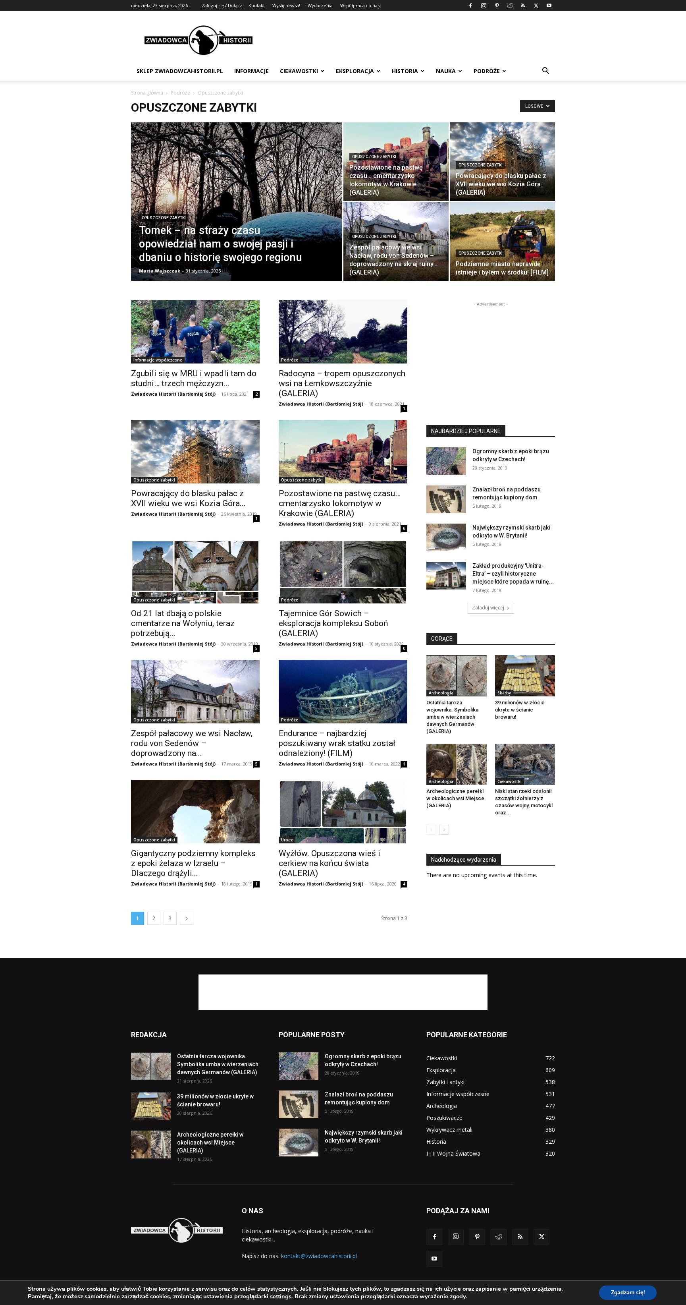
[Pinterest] (497, 5)
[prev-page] (431, 830)
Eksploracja (355, 71)
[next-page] (186, 918)
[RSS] (523, 5)
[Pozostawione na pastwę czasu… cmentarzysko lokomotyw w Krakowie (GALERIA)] (396, 161)
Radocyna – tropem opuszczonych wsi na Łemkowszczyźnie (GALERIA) (342, 383)
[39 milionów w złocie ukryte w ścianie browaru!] (525, 675)
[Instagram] (483, 5)
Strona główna (147, 92)
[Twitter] (536, 5)
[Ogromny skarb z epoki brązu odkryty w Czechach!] (446, 461)
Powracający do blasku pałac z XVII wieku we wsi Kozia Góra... (188, 498)
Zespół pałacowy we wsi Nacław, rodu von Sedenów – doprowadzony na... (191, 743)
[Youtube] (549, 5)
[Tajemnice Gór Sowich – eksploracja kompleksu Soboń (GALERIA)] (343, 571)
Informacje (251, 71)
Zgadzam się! (628, 1292)
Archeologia (441, 693)
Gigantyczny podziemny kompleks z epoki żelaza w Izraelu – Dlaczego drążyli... (193, 863)
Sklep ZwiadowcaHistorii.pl (180, 71)
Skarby (504, 693)
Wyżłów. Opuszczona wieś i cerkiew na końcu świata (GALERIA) (329, 863)
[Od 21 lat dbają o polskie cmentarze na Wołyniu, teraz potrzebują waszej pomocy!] (195, 571)
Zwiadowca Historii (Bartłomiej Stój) (173, 394)
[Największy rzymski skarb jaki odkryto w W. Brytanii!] (446, 537)
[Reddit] (510, 5)
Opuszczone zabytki (164, 218)
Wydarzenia (320, 5)
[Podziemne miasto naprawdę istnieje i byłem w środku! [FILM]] (502, 241)
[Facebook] (470, 5)
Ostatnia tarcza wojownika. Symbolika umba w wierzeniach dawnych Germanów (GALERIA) (452, 717)
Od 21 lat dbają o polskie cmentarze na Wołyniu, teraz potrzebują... (183, 623)
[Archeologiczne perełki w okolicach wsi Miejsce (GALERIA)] (456, 764)
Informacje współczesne (157, 360)
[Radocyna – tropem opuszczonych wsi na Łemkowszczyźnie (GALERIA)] (343, 331)
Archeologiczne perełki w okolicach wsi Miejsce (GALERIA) (455, 798)
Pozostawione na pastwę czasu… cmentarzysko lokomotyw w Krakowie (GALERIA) (340, 503)
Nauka (446, 71)
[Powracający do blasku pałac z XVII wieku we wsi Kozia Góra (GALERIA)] (195, 451)
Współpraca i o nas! (360, 5)
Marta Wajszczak (159, 271)
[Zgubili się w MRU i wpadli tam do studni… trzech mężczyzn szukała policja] (195, 331)
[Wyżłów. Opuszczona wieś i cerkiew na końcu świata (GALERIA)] (343, 811)
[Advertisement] (410, 40)
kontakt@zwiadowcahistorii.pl (319, 1256)
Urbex (287, 840)
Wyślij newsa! (286, 5)
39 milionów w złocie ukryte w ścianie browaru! (520, 710)
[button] (545, 71)
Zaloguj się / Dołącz (222, 5)
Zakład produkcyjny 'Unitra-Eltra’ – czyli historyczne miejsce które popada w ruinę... (513, 574)
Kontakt (257, 5)
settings (280, 1296)
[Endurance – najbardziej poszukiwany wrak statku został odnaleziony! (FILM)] (343, 691)
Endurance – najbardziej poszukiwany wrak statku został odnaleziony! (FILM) (337, 743)
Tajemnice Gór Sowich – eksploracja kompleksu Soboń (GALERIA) (333, 623)
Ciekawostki (299, 71)
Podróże (487, 71)
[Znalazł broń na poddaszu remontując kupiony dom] (446, 499)
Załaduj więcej (488, 607)
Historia (405, 71)
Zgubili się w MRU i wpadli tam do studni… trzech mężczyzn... (193, 378)
